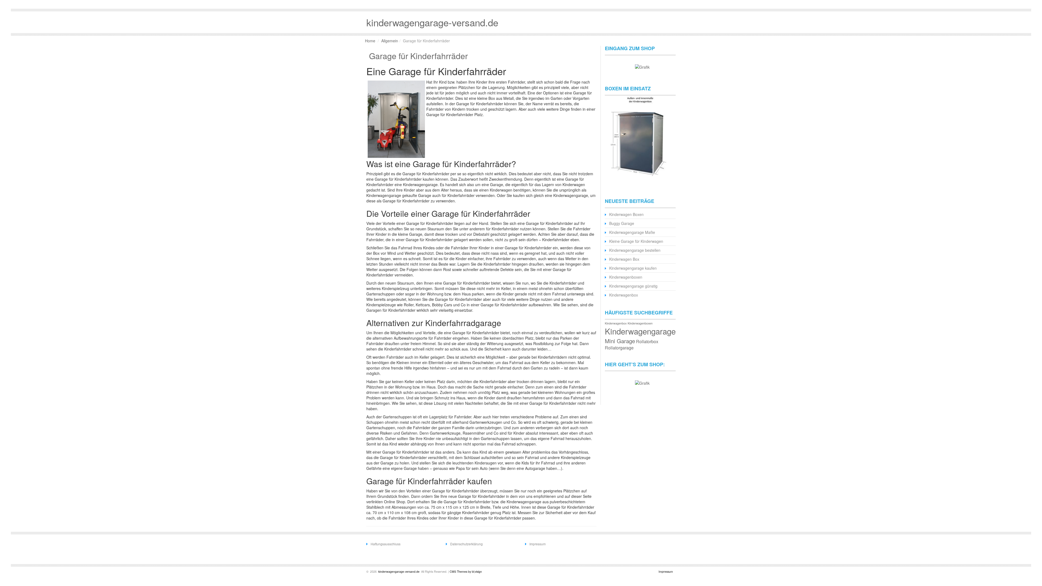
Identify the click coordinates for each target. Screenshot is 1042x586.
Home (370, 40)
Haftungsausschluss (386, 544)
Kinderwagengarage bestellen (634, 250)
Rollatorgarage (619, 348)
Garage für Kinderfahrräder (418, 55)
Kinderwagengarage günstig (633, 286)
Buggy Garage (621, 223)
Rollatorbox (647, 341)
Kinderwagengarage (640, 331)
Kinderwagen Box (624, 259)
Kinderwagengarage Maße (632, 232)
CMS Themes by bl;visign (466, 571)
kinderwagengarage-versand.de (398, 571)
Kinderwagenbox (623, 295)
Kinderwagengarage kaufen (633, 268)
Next (669, 140)
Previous (612, 140)
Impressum (537, 544)
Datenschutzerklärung (466, 544)
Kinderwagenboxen (625, 277)
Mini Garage (620, 341)
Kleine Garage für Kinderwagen (636, 241)
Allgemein (389, 40)
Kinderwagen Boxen (626, 214)
